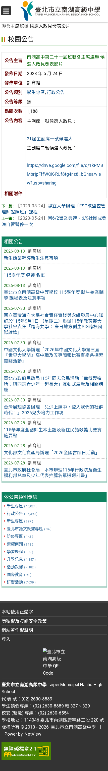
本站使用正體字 (17, 611)
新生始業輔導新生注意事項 (31, 258)
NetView (33, 734)
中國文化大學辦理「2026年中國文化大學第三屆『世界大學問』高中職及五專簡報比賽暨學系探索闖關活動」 (53, 355)
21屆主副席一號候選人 (50, 138)
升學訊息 (21, 559)
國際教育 (19, 574)
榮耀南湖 (20, 544)
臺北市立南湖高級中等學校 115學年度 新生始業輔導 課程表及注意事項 (54, 295)
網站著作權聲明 (17, 630)
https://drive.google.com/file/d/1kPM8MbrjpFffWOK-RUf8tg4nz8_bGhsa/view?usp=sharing (65, 174)
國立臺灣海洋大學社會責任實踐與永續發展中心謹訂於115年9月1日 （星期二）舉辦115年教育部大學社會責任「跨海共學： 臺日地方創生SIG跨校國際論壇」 (53, 324)
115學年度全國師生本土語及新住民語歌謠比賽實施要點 (53, 432)
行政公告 (22, 513)
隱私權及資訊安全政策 (24, 621)
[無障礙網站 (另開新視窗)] (54, 751)
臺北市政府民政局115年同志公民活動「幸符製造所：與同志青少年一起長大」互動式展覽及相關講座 (53, 384)
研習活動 (21, 582)
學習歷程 (20, 551)
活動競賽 (21, 567)
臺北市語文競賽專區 (29, 528)
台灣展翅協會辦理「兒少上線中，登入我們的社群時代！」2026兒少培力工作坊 (53, 409)
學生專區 (22, 506)
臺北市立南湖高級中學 (72, 727)
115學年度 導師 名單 (24, 275)
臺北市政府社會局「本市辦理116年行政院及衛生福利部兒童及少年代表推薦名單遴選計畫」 (53, 472)
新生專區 (20, 521)
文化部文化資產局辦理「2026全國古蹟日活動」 (52, 452)
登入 (6, 639)
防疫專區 (20, 536)
